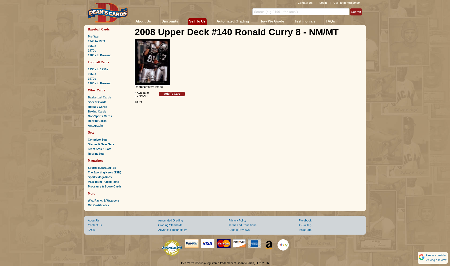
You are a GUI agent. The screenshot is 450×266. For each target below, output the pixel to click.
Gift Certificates (98, 205)
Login (323, 2)
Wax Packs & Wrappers (104, 200)
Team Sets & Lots (99, 149)
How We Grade (271, 21)
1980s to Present (99, 55)
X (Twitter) (305, 225)
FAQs (330, 21)
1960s (92, 46)
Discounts (169, 21)
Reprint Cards (97, 121)
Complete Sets (98, 139)
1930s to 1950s (98, 69)
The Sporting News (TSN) (104, 172)
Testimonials (305, 21)
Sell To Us (197, 21)
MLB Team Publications (103, 182)
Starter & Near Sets (101, 144)
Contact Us (305, 2)
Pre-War (93, 36)
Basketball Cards (99, 97)
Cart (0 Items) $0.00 (347, 2)
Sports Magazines (100, 177)
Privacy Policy (237, 220)
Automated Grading (233, 21)
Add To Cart (172, 93)
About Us (143, 21)
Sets (91, 132)
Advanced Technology (172, 230)
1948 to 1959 (96, 41)
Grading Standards (170, 225)
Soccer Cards (97, 102)
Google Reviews (239, 230)
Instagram (305, 230)
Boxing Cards (97, 111)
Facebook (305, 220)
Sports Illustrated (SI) (102, 167)
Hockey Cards (97, 107)
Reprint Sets (96, 153)
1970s (92, 50)
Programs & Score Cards (105, 186)
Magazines (95, 160)
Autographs (96, 125)
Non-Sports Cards (100, 116)
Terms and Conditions (242, 225)
